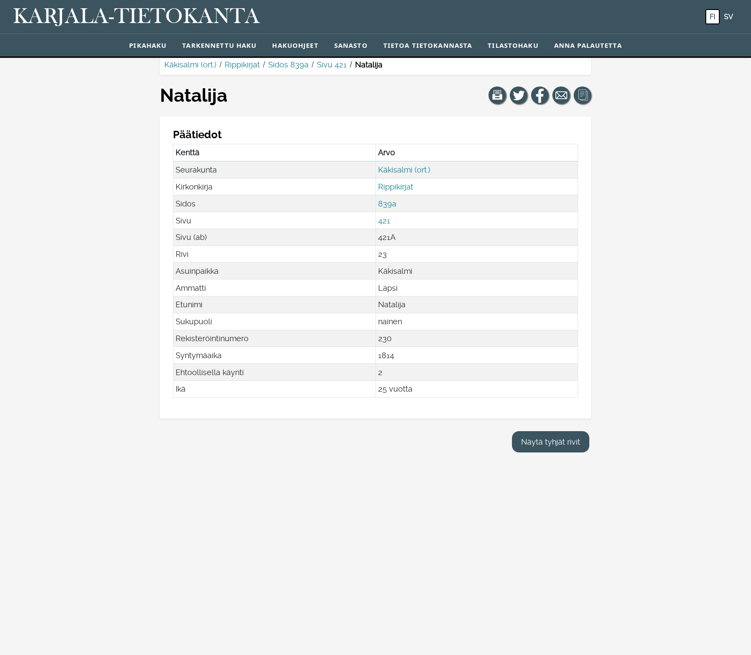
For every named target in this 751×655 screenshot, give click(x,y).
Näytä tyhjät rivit (550, 441)
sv (728, 17)
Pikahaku (147, 45)
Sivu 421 (332, 64)
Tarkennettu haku (219, 45)
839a (387, 203)
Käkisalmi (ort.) (190, 64)
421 (384, 220)
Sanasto (351, 45)
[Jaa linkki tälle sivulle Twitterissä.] (518, 95)
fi (712, 17)
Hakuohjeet (295, 45)
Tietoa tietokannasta (427, 45)
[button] (497, 95)
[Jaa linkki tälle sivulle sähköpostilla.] (561, 95)
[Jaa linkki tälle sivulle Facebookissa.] (539, 95)
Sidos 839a (288, 64)
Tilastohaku (513, 45)
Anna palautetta (588, 45)
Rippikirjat (242, 64)
